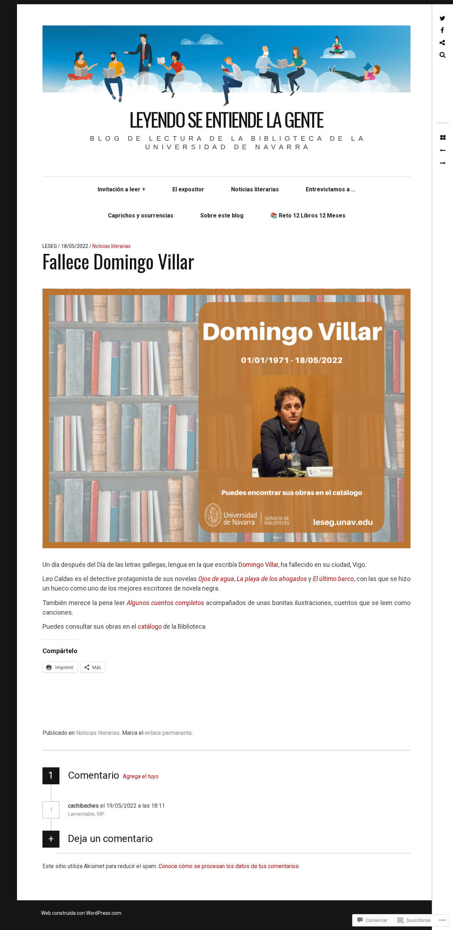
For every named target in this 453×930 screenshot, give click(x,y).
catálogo (150, 626)
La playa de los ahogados (272, 578)
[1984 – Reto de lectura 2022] (442, 163)
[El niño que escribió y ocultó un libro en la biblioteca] (442, 150)
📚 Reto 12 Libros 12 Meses (307, 215)
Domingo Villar (258, 564)
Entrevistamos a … (330, 189)
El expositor (188, 189)
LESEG (50, 246)
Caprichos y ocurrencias (140, 215)
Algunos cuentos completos (165, 602)
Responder (187, 806)
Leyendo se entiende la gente (226, 119)
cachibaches (83, 805)
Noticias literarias (255, 189)
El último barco (333, 578)
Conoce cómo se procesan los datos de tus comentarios (229, 866)
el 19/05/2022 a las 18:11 (133, 805)
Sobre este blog (221, 215)
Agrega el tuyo (141, 776)
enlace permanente (168, 733)
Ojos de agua (216, 578)
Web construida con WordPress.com (81, 913)
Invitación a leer (119, 189)
